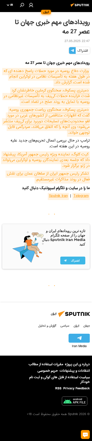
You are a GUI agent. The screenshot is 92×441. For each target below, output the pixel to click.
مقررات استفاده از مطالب (46, 364)
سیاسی (65, 325)
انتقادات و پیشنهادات (75, 371)
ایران (76, 325)
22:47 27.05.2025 (77, 41)
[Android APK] (74, 402)
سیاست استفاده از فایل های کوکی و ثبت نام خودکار (59, 379)
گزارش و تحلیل (47, 325)
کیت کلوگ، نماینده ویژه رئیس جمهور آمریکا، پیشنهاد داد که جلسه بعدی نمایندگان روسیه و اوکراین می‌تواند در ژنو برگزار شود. (45, 160)
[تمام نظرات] (85, 434)
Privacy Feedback (76, 388)
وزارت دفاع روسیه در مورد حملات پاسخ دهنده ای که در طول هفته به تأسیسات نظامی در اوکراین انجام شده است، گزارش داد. (46, 77)
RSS (58, 388)
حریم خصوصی (48, 371)
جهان (87, 325)
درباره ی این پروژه (77, 364)
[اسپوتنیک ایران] (80, 7)
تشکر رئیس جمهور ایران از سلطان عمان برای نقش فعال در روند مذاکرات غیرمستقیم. (48, 177)
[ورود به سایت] (31, 4)
